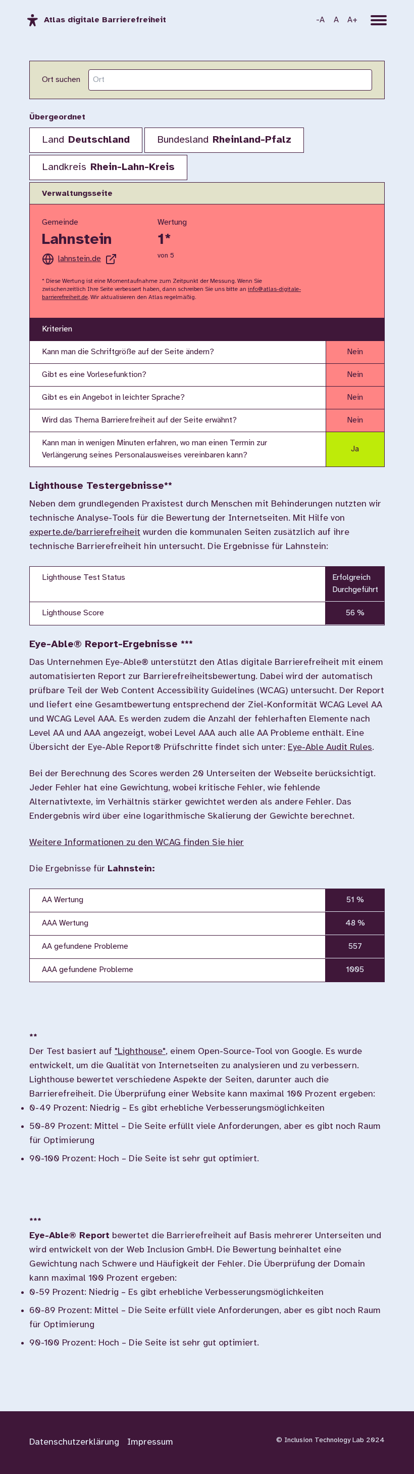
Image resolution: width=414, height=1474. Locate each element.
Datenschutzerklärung (74, 1442)
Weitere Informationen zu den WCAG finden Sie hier (136, 843)
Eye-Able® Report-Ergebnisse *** (111, 644)
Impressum (150, 1442)
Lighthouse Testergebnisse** (100, 486)
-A (320, 20)
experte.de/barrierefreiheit (84, 532)
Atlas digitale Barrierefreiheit (105, 20)
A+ (352, 20)
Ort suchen (61, 79)
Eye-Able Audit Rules (330, 747)
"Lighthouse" (140, 1052)
